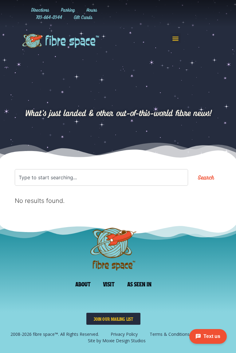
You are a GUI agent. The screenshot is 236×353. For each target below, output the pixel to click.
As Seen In (139, 283)
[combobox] (101, 177)
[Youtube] (194, 13)
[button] (176, 38)
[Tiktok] (169, 13)
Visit (109, 283)
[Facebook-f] (181, 13)
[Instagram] (156, 13)
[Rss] (207, 13)
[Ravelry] (144, 13)
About (83, 283)
